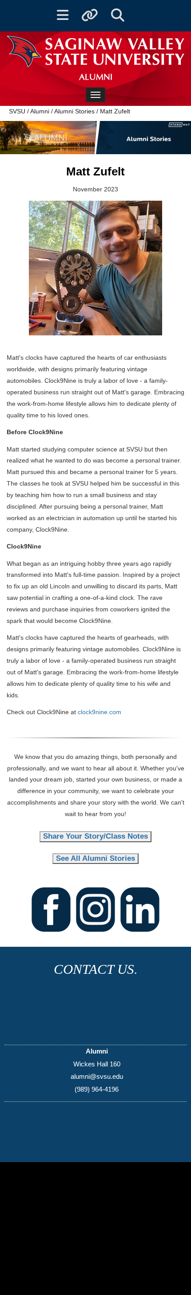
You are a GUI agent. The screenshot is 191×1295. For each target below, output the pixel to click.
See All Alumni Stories (95, 858)
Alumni (39, 111)
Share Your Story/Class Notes (95, 836)
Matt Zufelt (115, 111)
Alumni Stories (74, 111)
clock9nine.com (99, 712)
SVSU (17, 111)
